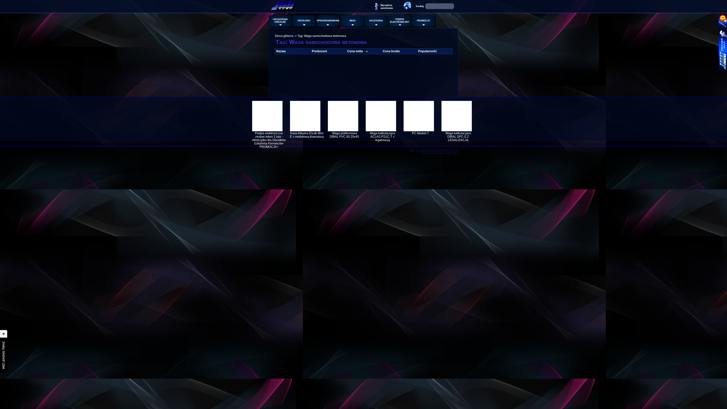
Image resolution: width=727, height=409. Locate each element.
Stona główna (284, 35)
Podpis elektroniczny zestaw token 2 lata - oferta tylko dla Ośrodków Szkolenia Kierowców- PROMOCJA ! (269, 140)
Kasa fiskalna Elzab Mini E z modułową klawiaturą (307, 135)
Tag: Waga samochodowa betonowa (321, 35)
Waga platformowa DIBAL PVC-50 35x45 (345, 135)
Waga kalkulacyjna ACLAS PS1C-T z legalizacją (382, 137)
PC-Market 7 (420, 133)
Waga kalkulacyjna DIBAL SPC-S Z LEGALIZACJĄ (458, 137)
